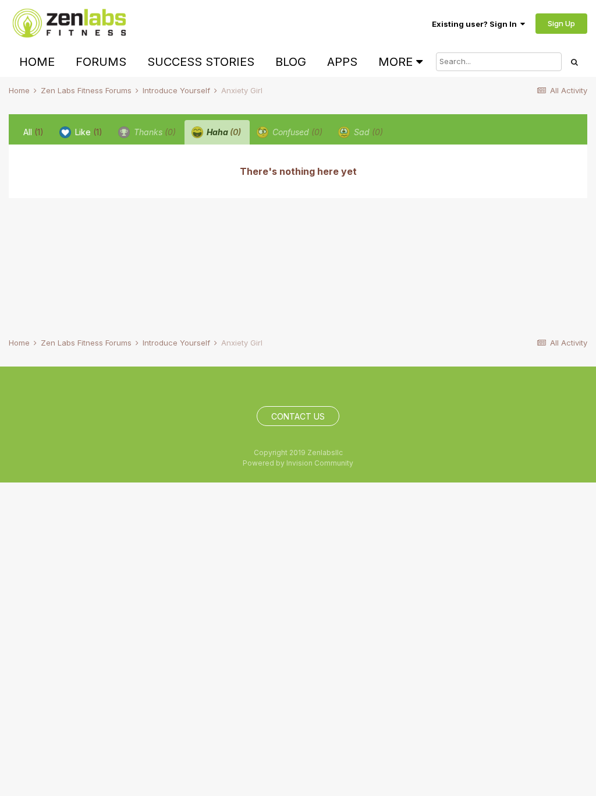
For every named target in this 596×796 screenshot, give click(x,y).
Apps (342, 62)
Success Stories (200, 62)
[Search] (574, 61)
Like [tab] (87, 132)
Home (37, 62)
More (395, 62)
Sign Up (561, 23)
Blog (290, 62)
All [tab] (33, 132)
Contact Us (298, 416)
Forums (101, 62)
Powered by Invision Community (298, 463)
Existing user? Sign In (476, 24)
